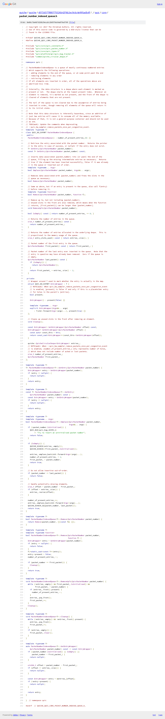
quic (97, 12)
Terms (29, 715)
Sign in (159, 4)
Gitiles (15, 715)
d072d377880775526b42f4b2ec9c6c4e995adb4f (64, 12)
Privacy (23, 715)
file (72, 22)
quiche (23, 12)
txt (154, 715)
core (104, 12)
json (160, 715)
